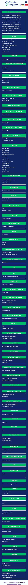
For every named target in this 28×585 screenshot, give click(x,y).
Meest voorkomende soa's (7, 511)
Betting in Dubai (5, 152)
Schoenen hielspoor (6, 573)
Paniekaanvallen (5, 148)
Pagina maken (22, 582)
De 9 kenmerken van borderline (8, 190)
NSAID (3, 474)
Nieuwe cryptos (5, 396)
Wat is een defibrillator (6, 210)
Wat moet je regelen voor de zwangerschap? (11, 21)
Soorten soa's (4, 513)
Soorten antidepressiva (6, 218)
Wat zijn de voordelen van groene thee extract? (11, 28)
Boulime (3, 244)
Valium (3, 503)
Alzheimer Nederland (6, 460)
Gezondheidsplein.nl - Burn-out (8, 200)
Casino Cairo (4, 156)
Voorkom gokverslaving (6, 531)
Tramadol (4, 476)
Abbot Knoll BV (5, 262)
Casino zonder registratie (7, 43)
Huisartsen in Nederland (7, 302)
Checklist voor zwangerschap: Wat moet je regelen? (12, 22)
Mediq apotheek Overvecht (7, 140)
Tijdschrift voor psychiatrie (7, 406)
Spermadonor (5, 234)
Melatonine (4, 502)
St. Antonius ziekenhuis (6, 565)
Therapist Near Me (6, 49)
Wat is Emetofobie (5, 82)
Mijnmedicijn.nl (5, 362)
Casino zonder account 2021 (7, 161)
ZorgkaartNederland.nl (6, 521)
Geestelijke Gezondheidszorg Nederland (10, 276)
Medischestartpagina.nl (13, 582)
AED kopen (4, 208)
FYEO (3, 430)
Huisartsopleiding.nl (6, 310)
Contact (19, 584)
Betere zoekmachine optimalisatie (9, 300)
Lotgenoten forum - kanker (7, 328)
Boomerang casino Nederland (8, 154)
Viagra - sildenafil (5, 541)
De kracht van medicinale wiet (8, 30)
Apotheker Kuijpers (6, 114)
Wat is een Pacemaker (6, 452)
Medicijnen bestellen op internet (8, 370)
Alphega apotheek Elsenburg (8, 98)
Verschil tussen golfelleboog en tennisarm (10, 26)
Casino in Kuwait (5, 158)
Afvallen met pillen (6, 59)
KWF (3, 326)
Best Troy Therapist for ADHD (8, 41)
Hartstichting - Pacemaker (7, 450)
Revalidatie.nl (5, 494)
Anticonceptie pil (5, 100)
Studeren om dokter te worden (8, 226)
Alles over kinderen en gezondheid (9, 336)
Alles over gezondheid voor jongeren (9, 318)
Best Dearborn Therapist (7, 198)
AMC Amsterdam (5, 563)
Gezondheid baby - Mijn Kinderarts (9, 181)
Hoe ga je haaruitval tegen (7, 284)
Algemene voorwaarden (12, 584)
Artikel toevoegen (6, 32)
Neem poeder (5, 69)
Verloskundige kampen (6, 182)
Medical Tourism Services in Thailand (9, 45)
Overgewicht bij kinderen (7, 338)
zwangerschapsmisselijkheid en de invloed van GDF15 (12, 24)
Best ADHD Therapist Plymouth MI (9, 40)
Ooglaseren (4, 422)
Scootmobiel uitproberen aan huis (9, 575)
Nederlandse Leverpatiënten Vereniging (10, 346)
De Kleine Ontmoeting (6, 438)
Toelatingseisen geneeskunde (8, 380)
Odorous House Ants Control (7, 70)
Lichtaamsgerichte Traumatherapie (9, 79)
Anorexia (4, 242)
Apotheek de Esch (5, 130)
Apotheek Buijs (5, 138)
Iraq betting (4, 169)
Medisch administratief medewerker (9, 378)
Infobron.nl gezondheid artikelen (8, 167)
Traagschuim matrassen (7, 577)
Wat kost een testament (7, 442)
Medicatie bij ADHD (6, 47)
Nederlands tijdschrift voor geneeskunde (10, 404)
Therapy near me (5, 51)
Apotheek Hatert (5, 122)
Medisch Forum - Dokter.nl (7, 360)
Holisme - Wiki (5, 292)
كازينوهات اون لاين (6, 171)
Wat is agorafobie (5, 80)
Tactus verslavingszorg (6, 529)
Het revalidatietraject (6, 492)
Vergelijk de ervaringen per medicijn (9, 254)
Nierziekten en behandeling (7, 414)
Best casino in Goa (5, 150)
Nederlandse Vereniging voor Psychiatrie (10, 484)
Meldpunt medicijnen (6, 252)
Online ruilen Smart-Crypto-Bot (8, 539)
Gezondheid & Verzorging (7, 179)
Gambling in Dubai (5, 163)
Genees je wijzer (5, 67)
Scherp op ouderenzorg (6, 440)
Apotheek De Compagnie (7, 90)
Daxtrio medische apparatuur (8, 394)
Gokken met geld (5, 165)
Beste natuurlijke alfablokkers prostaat (10, 549)
